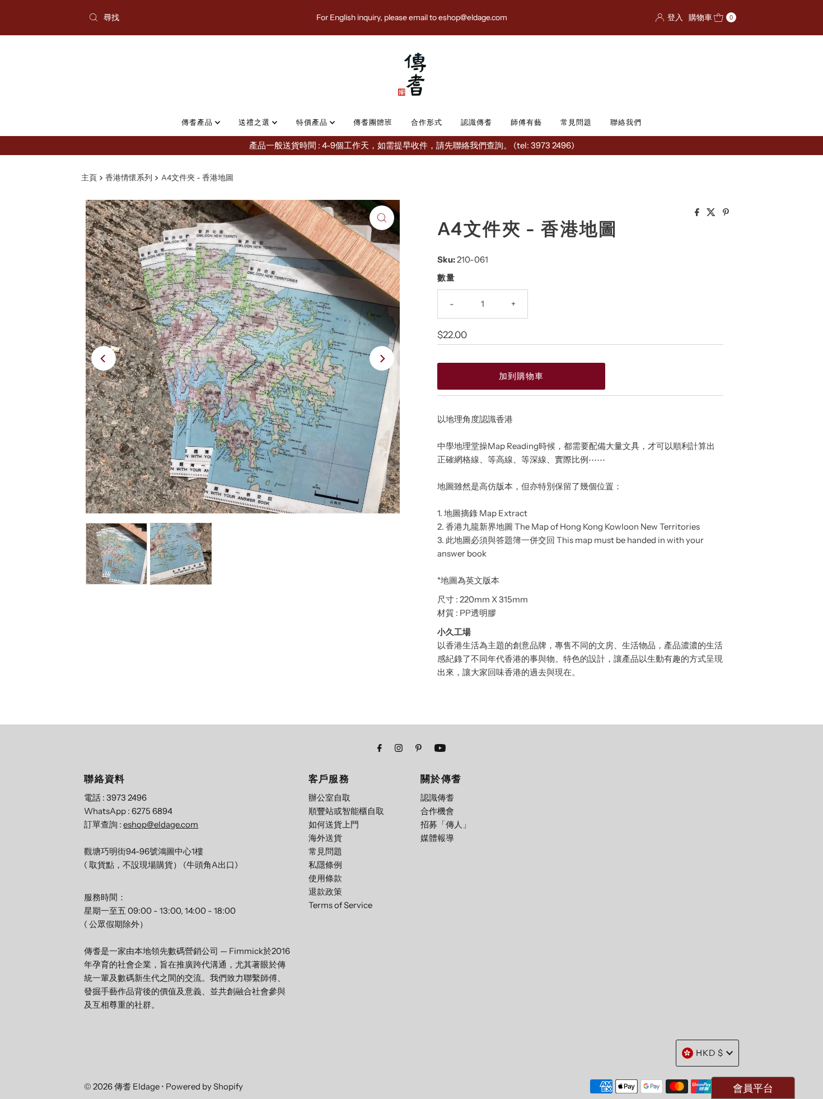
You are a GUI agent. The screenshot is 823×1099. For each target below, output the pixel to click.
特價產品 (313, 122)
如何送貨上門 (333, 824)
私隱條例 (325, 864)
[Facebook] (379, 748)
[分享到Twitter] (712, 212)
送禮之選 (255, 122)
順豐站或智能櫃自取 (346, 811)
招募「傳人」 (445, 824)
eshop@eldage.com (160, 824)
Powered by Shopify (204, 1086)
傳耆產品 (198, 122)
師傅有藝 (526, 122)
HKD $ (709, 1052)
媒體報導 (437, 838)
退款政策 (325, 891)
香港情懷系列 (128, 177)
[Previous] (103, 358)
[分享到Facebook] (698, 212)
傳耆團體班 (372, 122)
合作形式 (426, 122)
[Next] (382, 358)
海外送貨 (325, 838)
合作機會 (437, 811)
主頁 (89, 177)
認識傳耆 (476, 122)
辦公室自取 (329, 797)
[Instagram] (399, 748)
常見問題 (576, 122)
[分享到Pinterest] (726, 212)
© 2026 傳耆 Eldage (122, 1086)
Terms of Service (340, 905)
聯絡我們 (626, 122)
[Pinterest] (418, 748)
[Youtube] (440, 748)
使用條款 (325, 878)
